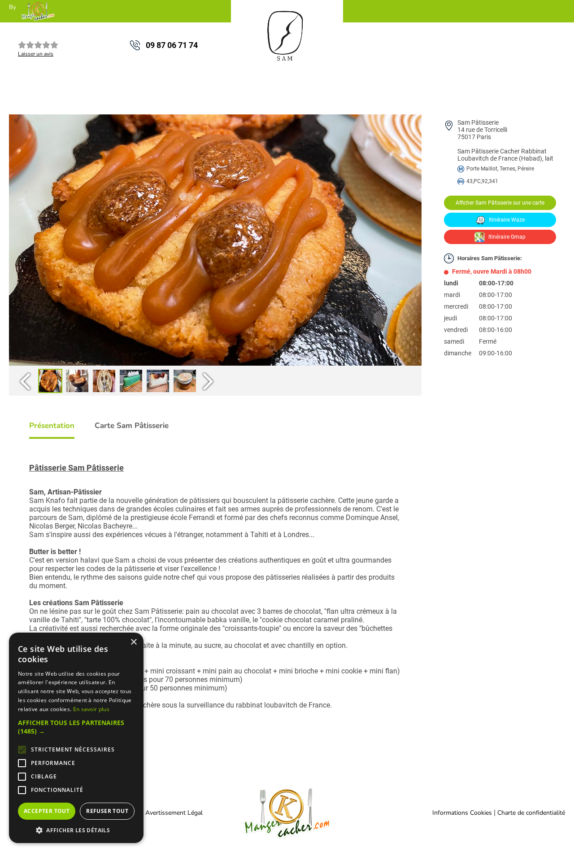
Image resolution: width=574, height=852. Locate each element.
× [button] (133, 642)
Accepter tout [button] (47, 811)
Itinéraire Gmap (506, 237)
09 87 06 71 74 (172, 45)
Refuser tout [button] (107, 811)
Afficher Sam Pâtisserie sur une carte (500, 203)
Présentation (51, 425)
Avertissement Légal (174, 812)
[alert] (76, 738)
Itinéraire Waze (506, 220)
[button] (76, 726)
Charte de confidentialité (531, 812)
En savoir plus (91, 709)
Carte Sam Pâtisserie (132, 425)
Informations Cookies (462, 812)
